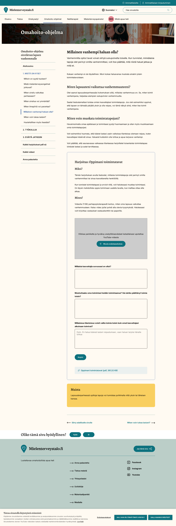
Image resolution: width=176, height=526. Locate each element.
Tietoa (20, 19)
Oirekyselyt (33, 19)
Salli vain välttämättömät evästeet (131, 517)
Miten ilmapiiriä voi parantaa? (37, 106)
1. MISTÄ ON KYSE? (32, 73)
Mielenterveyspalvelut (93, 19)
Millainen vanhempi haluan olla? (38, 112)
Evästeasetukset (104, 517)
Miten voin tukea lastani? (35, 117)
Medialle (78, 502)
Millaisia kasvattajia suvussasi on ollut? (93, 266)
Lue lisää (80, 522)
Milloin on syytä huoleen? (35, 79)
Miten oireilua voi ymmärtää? (37, 101)
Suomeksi (108, 11)
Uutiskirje (78, 486)
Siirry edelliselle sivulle (82, 422)
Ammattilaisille (131, 3)
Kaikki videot (29, 152)
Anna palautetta (30, 159)
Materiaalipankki (82, 494)
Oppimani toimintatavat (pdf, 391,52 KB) (99, 370)
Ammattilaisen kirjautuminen (157, 3)
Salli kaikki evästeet (160, 517)
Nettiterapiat (72, 19)
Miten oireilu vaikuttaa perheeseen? (34, 94)
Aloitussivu (28, 66)
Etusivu (8, 19)
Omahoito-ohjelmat (52, 19)
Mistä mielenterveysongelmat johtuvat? (37, 86)
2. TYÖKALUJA (30, 130)
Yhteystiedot (80, 478)
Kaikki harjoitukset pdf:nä (34, 144)
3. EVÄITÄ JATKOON (32, 137)
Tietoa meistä (80, 471)
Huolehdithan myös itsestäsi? (37, 122)
